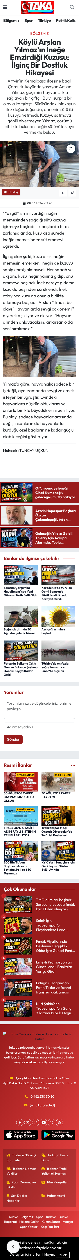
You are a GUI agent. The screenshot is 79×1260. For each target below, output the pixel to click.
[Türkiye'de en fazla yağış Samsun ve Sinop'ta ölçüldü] (58, 650)
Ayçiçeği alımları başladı (53, 631)
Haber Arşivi (56, 1195)
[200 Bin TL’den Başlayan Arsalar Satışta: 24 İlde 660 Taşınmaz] (21, 850)
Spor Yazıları (29, 1227)
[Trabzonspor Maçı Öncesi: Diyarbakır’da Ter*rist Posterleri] (58, 815)
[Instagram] (35, 1122)
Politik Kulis (65, 20)
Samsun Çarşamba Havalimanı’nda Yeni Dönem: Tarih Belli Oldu (20, 591)
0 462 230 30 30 (42, 1096)
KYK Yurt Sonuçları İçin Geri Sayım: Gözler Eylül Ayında (58, 866)
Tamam (62, 1254)
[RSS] (59, 1122)
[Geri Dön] (13, 1246)
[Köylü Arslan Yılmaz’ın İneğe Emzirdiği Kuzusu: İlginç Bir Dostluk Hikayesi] (39, 164)
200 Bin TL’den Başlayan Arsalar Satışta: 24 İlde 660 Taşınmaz (17, 867)
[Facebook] (19, 1122)
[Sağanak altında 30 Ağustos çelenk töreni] (21, 616)
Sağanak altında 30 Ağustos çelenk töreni (19, 631)
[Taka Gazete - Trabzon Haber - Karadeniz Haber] (37, 7)
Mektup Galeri (29, 1222)
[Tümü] (73, 765)
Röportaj (10, 1222)
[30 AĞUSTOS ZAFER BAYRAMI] (58, 781)
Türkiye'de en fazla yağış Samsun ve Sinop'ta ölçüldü (54, 667)
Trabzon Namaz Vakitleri (21, 1171)
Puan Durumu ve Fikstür (21, 1184)
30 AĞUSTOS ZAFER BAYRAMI (56, 795)
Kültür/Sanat (51, 1222)
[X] (27, 1122)
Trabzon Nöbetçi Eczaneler (21, 1157)
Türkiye (44, 20)
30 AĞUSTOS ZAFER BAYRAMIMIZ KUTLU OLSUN (19, 797)
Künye (13, 1217)
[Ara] (72, 7)
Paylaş (13, 192)
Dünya (63, 1217)
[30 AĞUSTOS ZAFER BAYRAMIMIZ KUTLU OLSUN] (21, 781)
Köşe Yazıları (50, 1227)
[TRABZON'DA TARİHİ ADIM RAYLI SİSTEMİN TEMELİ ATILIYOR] (21, 815)
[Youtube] (43, 1122)
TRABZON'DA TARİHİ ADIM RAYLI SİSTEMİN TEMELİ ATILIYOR (20, 831)
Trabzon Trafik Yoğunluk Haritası (54, 1171)
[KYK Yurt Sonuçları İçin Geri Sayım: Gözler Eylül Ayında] (58, 850)
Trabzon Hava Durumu (54, 1157)
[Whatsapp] (51, 1122)
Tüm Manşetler (57, 1182)
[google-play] (58, 1136)
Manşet (68, 1222)
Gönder (13, 739)
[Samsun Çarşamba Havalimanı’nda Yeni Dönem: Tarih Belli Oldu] (21, 574)
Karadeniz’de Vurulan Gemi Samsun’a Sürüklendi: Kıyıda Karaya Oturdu (56, 593)
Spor (29, 20)
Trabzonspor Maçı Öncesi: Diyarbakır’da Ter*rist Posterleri (56, 831)
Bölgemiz (11, 20)
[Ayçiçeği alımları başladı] (58, 616)
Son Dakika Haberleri (17, 1197)
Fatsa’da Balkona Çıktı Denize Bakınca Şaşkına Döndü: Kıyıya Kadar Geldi (21, 669)
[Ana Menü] (5, 7)
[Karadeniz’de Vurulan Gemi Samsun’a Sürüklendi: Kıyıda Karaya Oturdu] (58, 574)
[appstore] (21, 1136)
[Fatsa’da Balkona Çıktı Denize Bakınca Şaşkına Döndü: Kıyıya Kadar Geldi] (21, 650)
